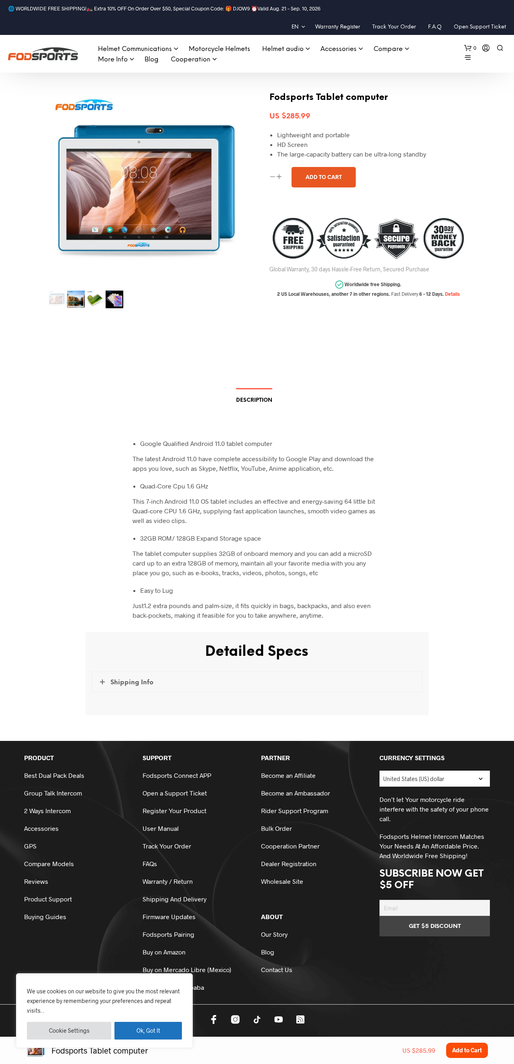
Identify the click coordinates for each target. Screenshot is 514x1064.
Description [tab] (254, 400)
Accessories (338, 49)
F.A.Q (435, 27)
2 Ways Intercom (47, 810)
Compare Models (49, 863)
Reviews (36, 881)
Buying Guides (45, 916)
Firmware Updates (169, 916)
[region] (104, 1010)
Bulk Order (276, 828)
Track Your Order (394, 27)
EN (295, 27)
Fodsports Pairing (168, 934)
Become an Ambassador (295, 793)
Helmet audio (283, 49)
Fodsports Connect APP (177, 775)
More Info (113, 59)
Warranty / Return (168, 881)
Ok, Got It (148, 1030)
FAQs (150, 863)
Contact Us (276, 969)
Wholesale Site (282, 881)
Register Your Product (174, 810)
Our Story (274, 934)
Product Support (48, 899)
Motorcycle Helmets (219, 49)
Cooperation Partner (290, 846)
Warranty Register (337, 27)
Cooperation (190, 59)
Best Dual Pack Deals (54, 775)
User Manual (161, 828)
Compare (388, 49)
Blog (152, 59)
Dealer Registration (288, 863)
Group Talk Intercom (53, 793)
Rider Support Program (294, 810)
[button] (470, 48)
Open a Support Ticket (175, 793)
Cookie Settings (69, 1030)
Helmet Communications (135, 49)
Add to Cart (467, 1050)
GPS (30, 846)
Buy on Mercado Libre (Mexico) (187, 969)
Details (452, 294)
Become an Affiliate (288, 775)
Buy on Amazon (164, 952)
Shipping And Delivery (174, 899)
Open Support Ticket (480, 27)
